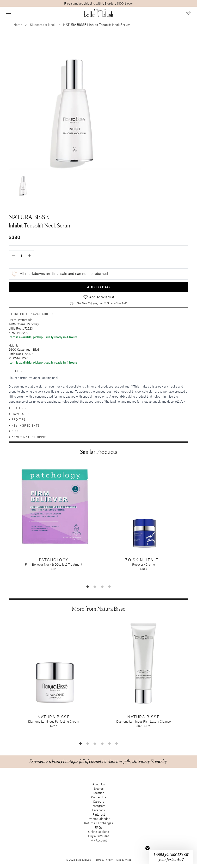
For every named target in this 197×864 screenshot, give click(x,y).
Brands (99, 788)
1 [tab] (87, 586)
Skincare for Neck (42, 25)
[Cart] (189, 13)
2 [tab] (94, 586)
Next (192, 521)
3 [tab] (102, 586)
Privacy (109, 859)
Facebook (98, 810)
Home (17, 25)
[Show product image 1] (23, 184)
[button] (8, 13)
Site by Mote (123, 859)
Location (98, 793)
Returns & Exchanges (98, 823)
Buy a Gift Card (98, 836)
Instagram (98, 806)
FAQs (98, 827)
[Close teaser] (147, 848)
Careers (98, 801)
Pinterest (98, 814)
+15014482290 (18, 333)
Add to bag (98, 287)
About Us (98, 784)
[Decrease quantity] (13, 255)
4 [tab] (109, 586)
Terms (98, 859)
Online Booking (98, 832)
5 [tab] (109, 743)
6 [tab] (116, 743)
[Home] (98, 12)
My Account (99, 840)
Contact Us (98, 797)
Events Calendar (98, 819)
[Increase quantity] (29, 255)
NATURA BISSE (29, 216)
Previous (5, 521)
